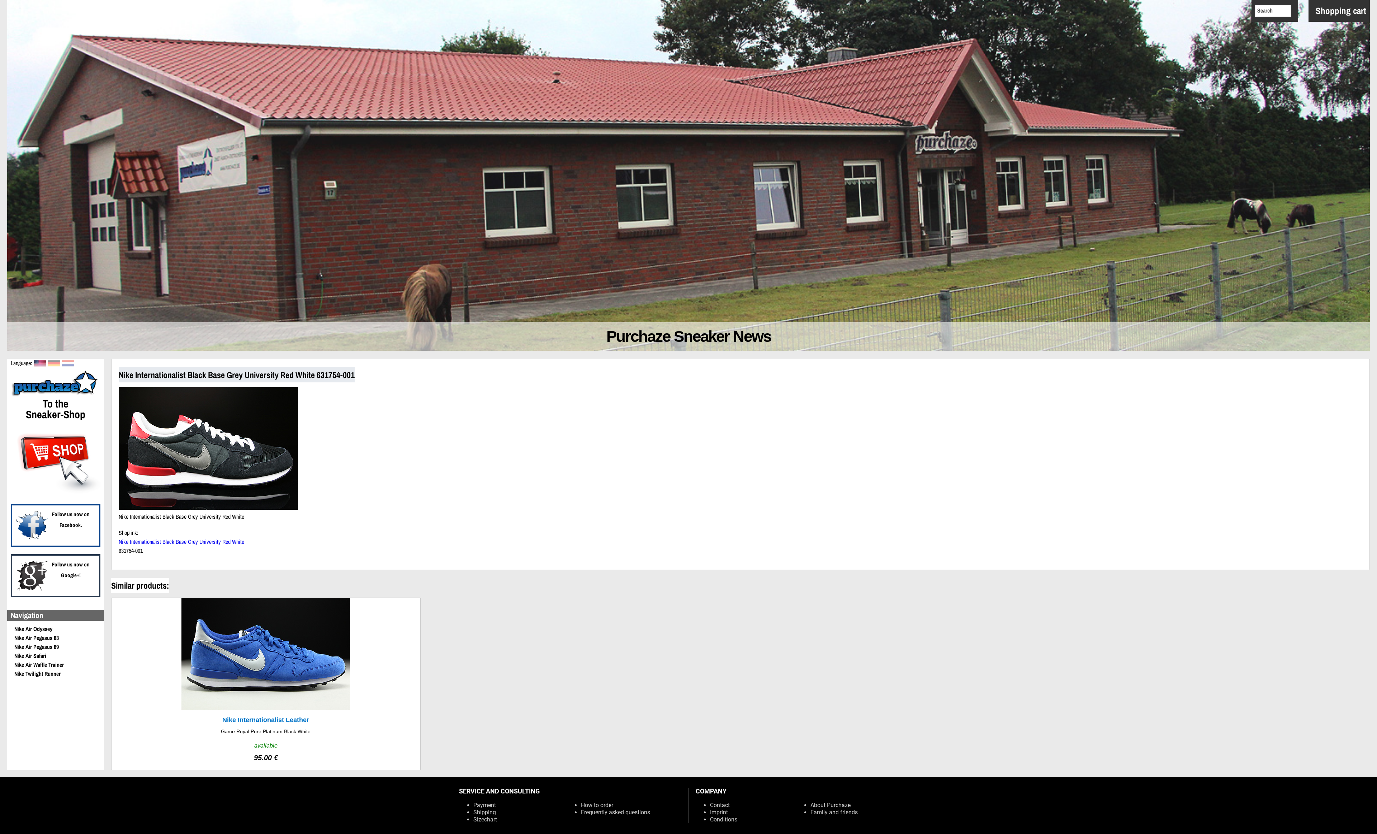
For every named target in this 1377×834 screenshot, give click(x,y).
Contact (720, 805)
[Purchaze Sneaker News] (55, 395)
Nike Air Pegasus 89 (36, 647)
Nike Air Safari (30, 656)
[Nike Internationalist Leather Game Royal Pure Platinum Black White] (266, 684)
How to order (597, 805)
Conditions (723, 819)
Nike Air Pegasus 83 (36, 638)
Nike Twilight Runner (37, 674)
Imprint (719, 812)
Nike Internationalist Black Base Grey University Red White (181, 542)
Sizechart (485, 819)
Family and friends (834, 812)
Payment (484, 805)
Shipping (484, 812)
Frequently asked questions (615, 812)
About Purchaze (830, 805)
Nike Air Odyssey (33, 629)
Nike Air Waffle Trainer (39, 665)
